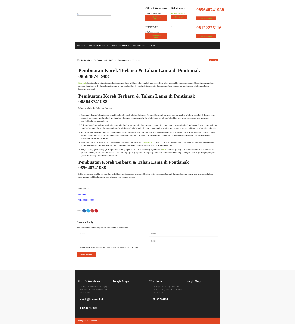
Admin (87, 60)
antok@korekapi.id (178, 13)
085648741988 (88, 307)
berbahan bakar (148, 142)
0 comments (123, 60)
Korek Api (213, 60)
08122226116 (160, 299)
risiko (164, 150)
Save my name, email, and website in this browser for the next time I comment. (108, 247)
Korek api (82, 83)
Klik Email (179, 17)
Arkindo (94, 321)
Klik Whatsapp (206, 18)
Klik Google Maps (156, 18)
